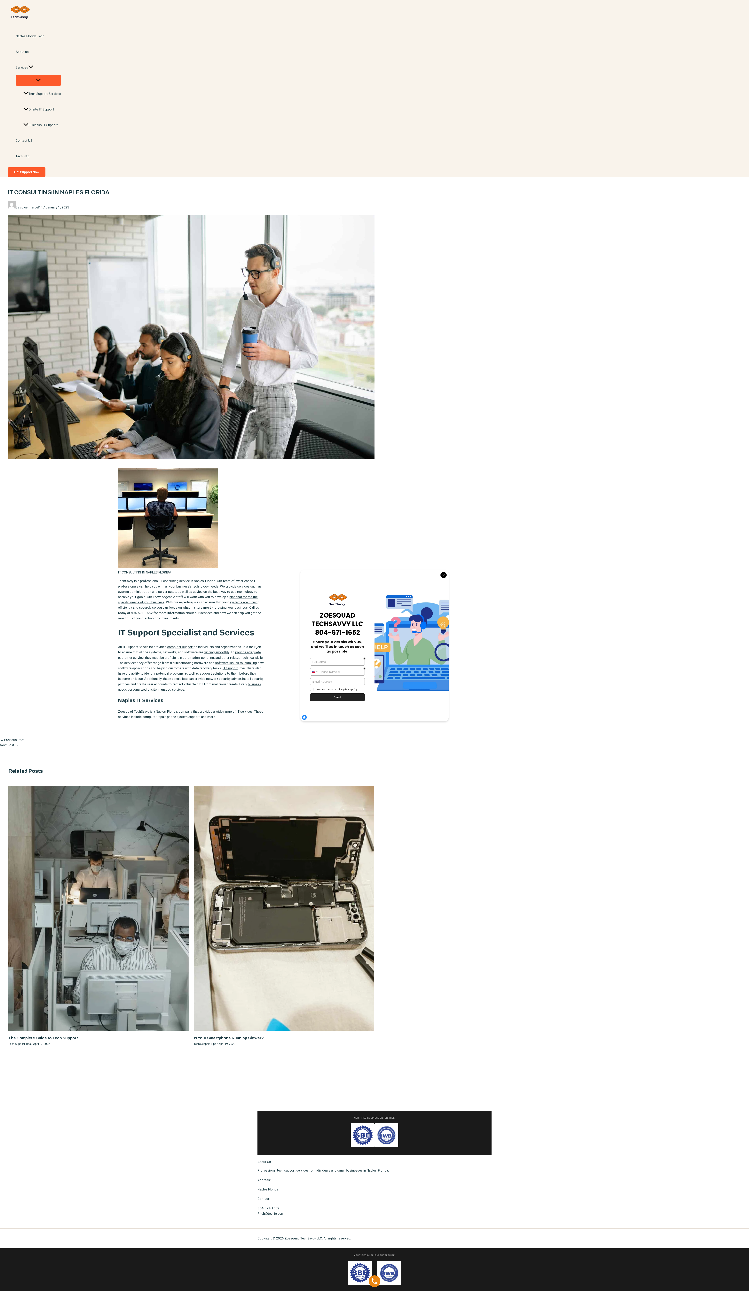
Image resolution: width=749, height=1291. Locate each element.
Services (22, 67)
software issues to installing (236, 663)
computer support (180, 647)
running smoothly (216, 652)
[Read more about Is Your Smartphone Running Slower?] (284, 1029)
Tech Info (22, 156)
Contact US (24, 140)
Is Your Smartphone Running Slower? (229, 1038)
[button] (30, 67)
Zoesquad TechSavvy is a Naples (142, 711)
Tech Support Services (44, 94)
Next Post (9, 745)
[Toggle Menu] (38, 80)
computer (149, 717)
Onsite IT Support (41, 109)
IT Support (230, 668)
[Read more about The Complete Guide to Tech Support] (98, 1029)
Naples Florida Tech (30, 36)
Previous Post (12, 740)
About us (22, 52)
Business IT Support (43, 125)
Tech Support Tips (19, 1043)
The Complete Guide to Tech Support (43, 1038)
